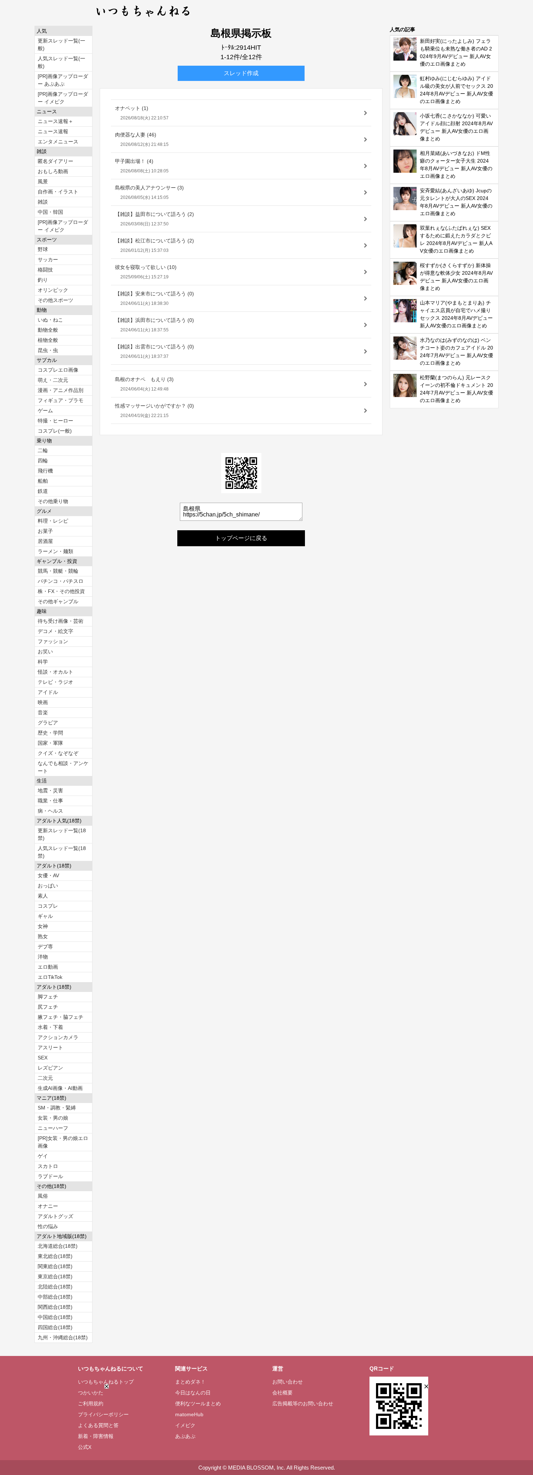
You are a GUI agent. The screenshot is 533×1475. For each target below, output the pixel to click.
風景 (43, 181)
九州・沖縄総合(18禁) (63, 1337)
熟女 (43, 936)
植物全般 (48, 340)
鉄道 (43, 491)
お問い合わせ (287, 1382)
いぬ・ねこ (50, 320)
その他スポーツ (55, 300)
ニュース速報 (53, 131)
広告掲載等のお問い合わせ (302, 1403)
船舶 (43, 481)
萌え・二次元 (53, 380)
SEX (42, 1058)
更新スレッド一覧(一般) (61, 44)
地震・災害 (50, 790)
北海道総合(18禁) (58, 1246)
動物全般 (48, 330)
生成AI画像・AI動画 (60, 1088)
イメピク (185, 1425)
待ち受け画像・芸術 (60, 621)
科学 (43, 662)
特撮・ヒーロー (55, 421)
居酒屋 (45, 541)
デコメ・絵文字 (55, 631)
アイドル (48, 692)
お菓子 (45, 531)
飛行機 (45, 471)
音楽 (43, 712)
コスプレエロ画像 (58, 370)
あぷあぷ (185, 1436)
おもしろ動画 (53, 171)
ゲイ (43, 1156)
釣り (43, 280)
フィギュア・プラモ (60, 400)
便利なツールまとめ (198, 1403)
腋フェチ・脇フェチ (60, 1017)
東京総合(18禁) (55, 1276)
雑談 (43, 202)
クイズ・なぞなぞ (58, 753)
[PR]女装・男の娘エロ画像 (63, 1142)
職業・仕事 (50, 801)
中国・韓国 (50, 212)
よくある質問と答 (98, 1425)
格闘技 (45, 270)
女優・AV (48, 875)
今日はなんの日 (193, 1393)
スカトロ (48, 1166)
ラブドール (50, 1176)
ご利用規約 (90, 1403)
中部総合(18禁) (55, 1297)
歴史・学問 (50, 733)
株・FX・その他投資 (61, 591)
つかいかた (90, 1393)
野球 (43, 249)
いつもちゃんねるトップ (106, 1382)
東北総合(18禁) (55, 1256)
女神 (43, 926)
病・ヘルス (50, 811)
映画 (43, 702)
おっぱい (48, 885)
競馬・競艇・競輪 (58, 571)
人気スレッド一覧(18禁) (62, 852)
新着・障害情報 (95, 1436)
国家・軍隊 (50, 743)
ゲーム (45, 410)
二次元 (45, 1078)
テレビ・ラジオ (55, 682)
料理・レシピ (53, 521)
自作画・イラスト (58, 192)
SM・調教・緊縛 (57, 1108)
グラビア (48, 723)
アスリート (50, 1047)
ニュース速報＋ (55, 121)
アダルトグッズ (55, 1216)
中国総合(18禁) (55, 1317)
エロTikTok (50, 977)
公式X (84, 1447)
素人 (43, 896)
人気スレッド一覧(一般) (61, 62)
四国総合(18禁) (55, 1327)
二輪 (43, 450)
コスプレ (48, 906)
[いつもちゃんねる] (143, 18)
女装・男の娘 (53, 1118)
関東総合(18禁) (55, 1266)
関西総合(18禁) (55, 1307)
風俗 (43, 1196)
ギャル (45, 916)
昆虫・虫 (48, 350)
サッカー (48, 259)
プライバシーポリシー (103, 1414)
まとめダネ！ (190, 1382)
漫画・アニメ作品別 (60, 390)
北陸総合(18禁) (55, 1287)
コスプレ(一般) (55, 431)
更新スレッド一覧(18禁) (62, 834)
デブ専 (45, 946)
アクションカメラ (58, 1037)
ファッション (53, 641)
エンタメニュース (58, 141)
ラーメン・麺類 (55, 551)
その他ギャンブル (58, 601)
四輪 (43, 460)
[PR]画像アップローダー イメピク (63, 98)
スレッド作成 (241, 73)
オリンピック (53, 290)
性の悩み (48, 1226)
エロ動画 (48, 967)
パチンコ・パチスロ (60, 581)
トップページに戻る (241, 538)
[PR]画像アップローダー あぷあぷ (63, 80)
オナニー (48, 1206)
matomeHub (189, 1414)
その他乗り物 (53, 501)
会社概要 (282, 1393)
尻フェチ (48, 1007)
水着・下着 (50, 1027)
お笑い (45, 651)
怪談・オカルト (55, 672)
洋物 (43, 957)
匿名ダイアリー (55, 161)
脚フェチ (48, 997)
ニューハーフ (53, 1128)
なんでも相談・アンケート (63, 767)
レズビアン (50, 1068)
